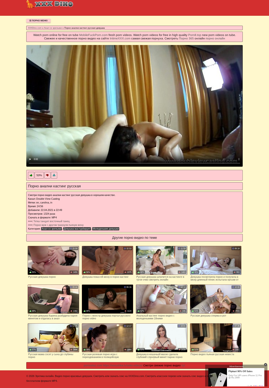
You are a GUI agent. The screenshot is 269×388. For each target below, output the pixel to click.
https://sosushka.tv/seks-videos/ (122, 365)
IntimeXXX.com (120, 38)
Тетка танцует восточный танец (51, 221)
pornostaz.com (93, 365)
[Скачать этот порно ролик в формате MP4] (54, 175)
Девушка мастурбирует (77, 228)
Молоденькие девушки (106, 228)
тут (183, 365)
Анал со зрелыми (51, 228)
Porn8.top (194, 35)
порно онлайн (215, 38)
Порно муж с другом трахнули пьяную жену (58, 225)
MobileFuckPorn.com (93, 35)
